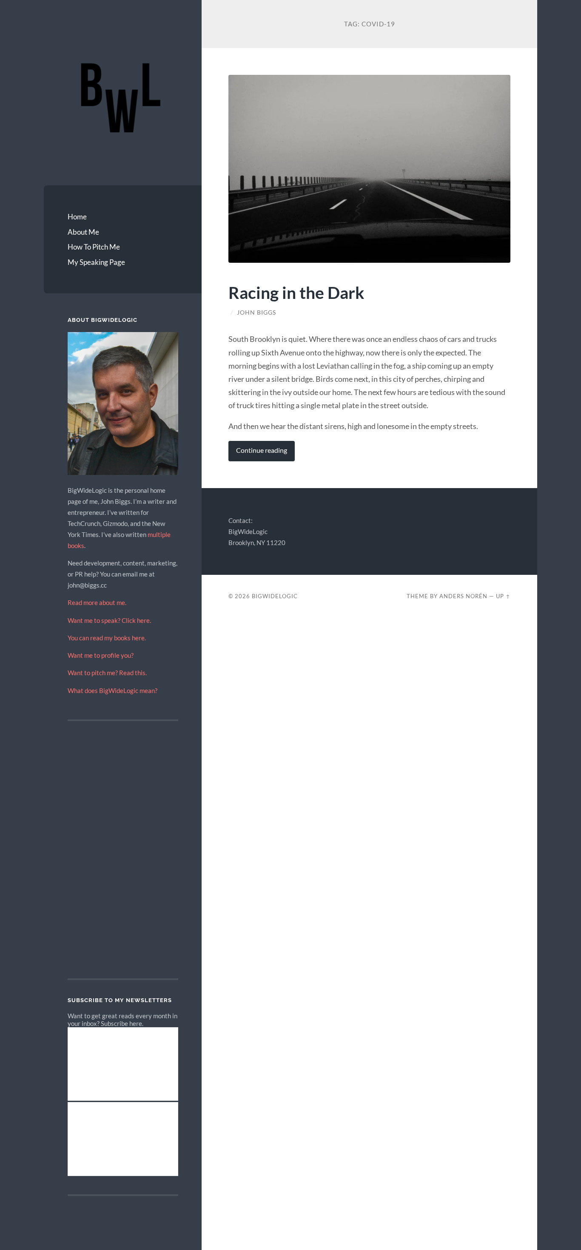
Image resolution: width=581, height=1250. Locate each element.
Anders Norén (463, 596)
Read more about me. (97, 602)
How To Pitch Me (94, 246)
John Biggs (256, 312)
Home (77, 216)
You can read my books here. (107, 638)
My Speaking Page (96, 262)
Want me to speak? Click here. (109, 620)
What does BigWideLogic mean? (112, 690)
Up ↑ (503, 596)
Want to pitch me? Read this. (107, 672)
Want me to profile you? (101, 655)
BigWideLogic (275, 596)
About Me (83, 231)
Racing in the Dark (296, 292)
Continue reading (261, 450)
